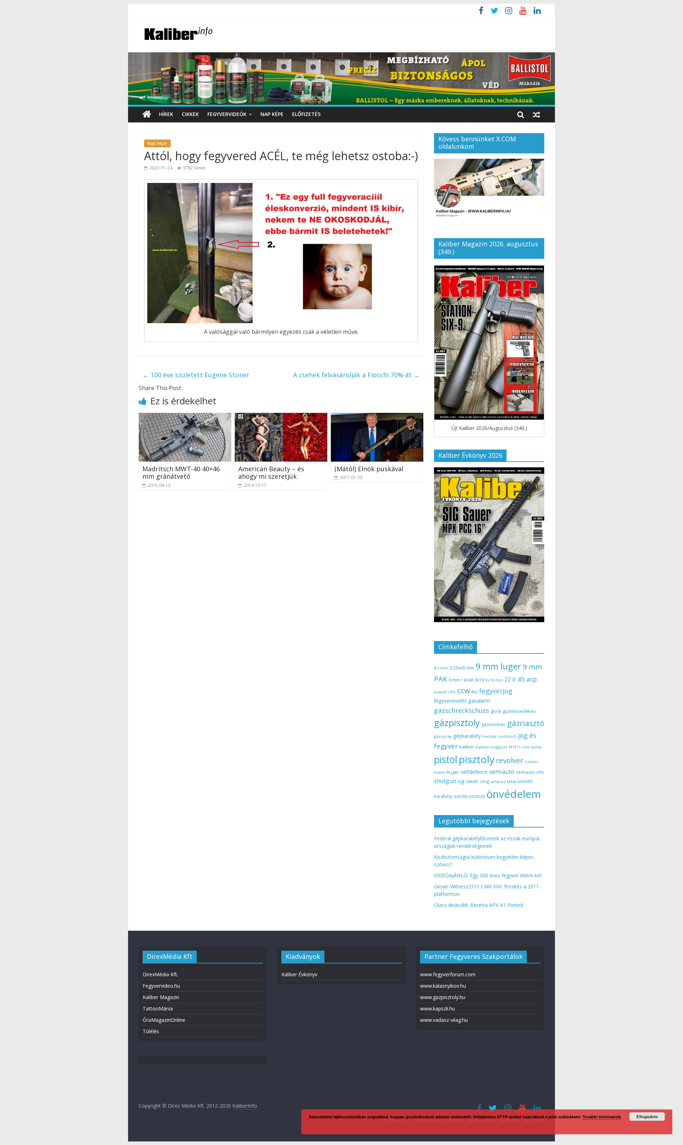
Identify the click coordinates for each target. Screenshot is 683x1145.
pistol (445, 759)
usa (511, 780)
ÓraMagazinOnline (164, 1020)
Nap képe (272, 114)
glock (496, 711)
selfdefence (474, 771)
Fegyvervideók (227, 114)
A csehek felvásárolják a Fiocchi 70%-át (356, 375)
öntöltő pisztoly (469, 796)
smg (484, 781)
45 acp (527, 679)
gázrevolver (493, 724)
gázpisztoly (457, 722)
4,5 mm (441, 668)
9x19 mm (494, 680)
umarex (498, 781)
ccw (463, 690)
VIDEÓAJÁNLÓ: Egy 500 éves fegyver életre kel (487, 875)
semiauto (501, 772)
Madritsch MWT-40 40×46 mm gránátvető (181, 472)
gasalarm (479, 700)
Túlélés (151, 1031)
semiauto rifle (530, 772)
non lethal (531, 747)
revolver (509, 760)
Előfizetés (306, 114)
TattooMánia (158, 1008)
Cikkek (190, 114)
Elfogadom (647, 1116)
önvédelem (513, 794)
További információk (602, 1116)
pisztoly (476, 759)
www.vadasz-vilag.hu (444, 1020)
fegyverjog (495, 690)
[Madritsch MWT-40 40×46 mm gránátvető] (185, 417)
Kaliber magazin (491, 747)
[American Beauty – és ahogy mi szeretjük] (281, 417)
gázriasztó (525, 723)
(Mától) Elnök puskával (368, 468)
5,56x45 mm (462, 668)
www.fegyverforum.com (448, 974)
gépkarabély (467, 735)
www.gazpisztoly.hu (442, 997)
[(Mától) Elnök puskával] (377, 417)
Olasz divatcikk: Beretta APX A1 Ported (478, 905)
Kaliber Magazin (161, 997)
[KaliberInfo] (147, 114)
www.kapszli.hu (437, 1008)
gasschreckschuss (461, 710)
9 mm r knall (461, 680)
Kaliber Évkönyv (299, 974)
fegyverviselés (450, 700)
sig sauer (468, 781)
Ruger (452, 772)
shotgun (445, 781)
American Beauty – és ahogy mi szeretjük (271, 472)
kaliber (466, 747)
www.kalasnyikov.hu (443, 985)
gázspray (443, 736)
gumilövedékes (519, 711)
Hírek (166, 114)
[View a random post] (536, 114)
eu (474, 691)
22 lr (510, 679)
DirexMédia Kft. (160, 974)
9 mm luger (498, 666)
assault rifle (445, 691)
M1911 (515, 747)
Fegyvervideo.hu (161, 985)
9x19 (479, 680)
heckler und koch (499, 736)
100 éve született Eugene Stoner (195, 375)
